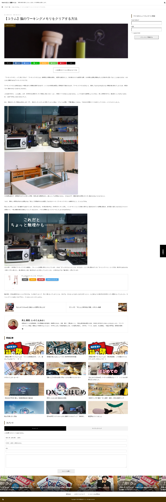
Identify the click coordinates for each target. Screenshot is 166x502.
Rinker (27, 276)
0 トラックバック (97, 428)
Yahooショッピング (52, 279)
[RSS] (165, 2)
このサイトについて (79, 494)
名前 (132, 26)
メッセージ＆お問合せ (94, 494)
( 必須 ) (13, 437)
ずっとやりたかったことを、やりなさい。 (32, 275)
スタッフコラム (10, 25)
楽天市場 (41, 279)
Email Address (135, 20)
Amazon (33, 279)
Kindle (25, 279)
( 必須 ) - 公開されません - (14, 443)
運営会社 (68, 494)
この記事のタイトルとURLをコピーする (66, 70)
